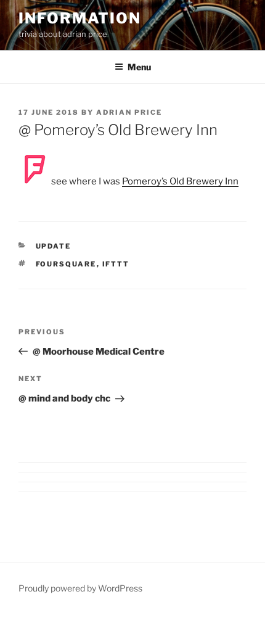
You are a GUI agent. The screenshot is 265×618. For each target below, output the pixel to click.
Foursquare (66, 264)
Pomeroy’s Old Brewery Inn (180, 181)
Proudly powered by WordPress (80, 588)
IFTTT (116, 264)
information (79, 18)
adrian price (129, 112)
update (53, 246)
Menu (139, 67)
